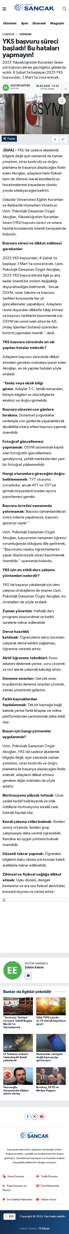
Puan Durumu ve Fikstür (14, 1188)
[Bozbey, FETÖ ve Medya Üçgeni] (51, 1076)
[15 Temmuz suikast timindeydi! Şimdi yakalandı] (18, 1042)
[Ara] (64, 9)
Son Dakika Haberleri (19, 1199)
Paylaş (11, 138)
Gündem (9, 23)
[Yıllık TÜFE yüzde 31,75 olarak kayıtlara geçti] (51, 1006)
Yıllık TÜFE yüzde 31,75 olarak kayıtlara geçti (51, 1020)
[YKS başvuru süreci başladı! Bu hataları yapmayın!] (34, 114)
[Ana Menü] (4, 9)
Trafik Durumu (49, 1176)
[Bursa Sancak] (34, 9)
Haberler (8, 34)
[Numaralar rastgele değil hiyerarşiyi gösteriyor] (51, 1042)
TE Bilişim (43, 1228)
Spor (24, 23)
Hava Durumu (16, 1176)
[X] (34, 1117)
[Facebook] (28, 1117)
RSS (11, 1216)
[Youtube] (41, 1117)
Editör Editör (34, 967)
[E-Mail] (28, 976)
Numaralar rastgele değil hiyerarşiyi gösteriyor (49, 1057)
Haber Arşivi (48, 1199)
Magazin (57, 23)
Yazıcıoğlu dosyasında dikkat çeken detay (16, 1090)
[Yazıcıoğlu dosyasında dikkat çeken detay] (18, 1076)
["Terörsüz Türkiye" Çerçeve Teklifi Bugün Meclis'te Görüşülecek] (18, 1006)
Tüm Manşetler (50, 1185)
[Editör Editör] (12, 970)
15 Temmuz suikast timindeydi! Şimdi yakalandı (15, 1057)
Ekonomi (39, 23)
